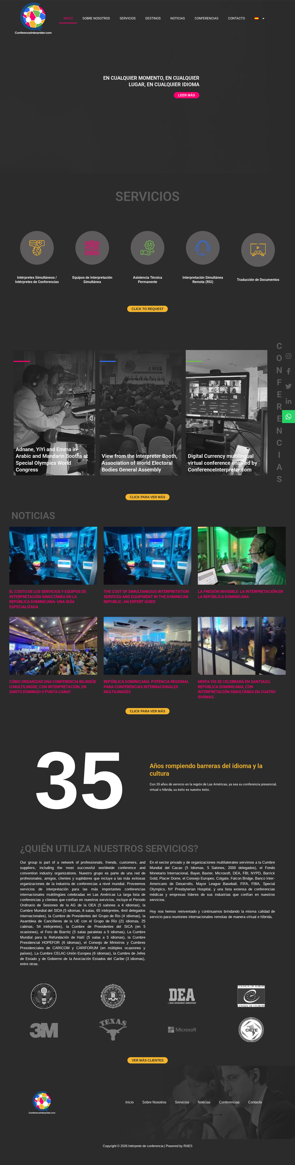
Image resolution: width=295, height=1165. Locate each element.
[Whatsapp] (288, 416)
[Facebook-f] (288, 371)
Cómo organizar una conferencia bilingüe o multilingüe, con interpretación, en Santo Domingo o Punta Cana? (52, 686)
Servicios (128, 18)
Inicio (68, 18)
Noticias (177, 18)
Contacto (236, 18)
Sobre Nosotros (96, 18)
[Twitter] (288, 386)
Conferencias (206, 18)
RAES (188, 1146)
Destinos (153, 18)
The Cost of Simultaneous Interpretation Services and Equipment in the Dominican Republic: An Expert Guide (146, 596)
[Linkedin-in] (288, 401)
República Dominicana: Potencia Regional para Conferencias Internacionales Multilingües (146, 686)
